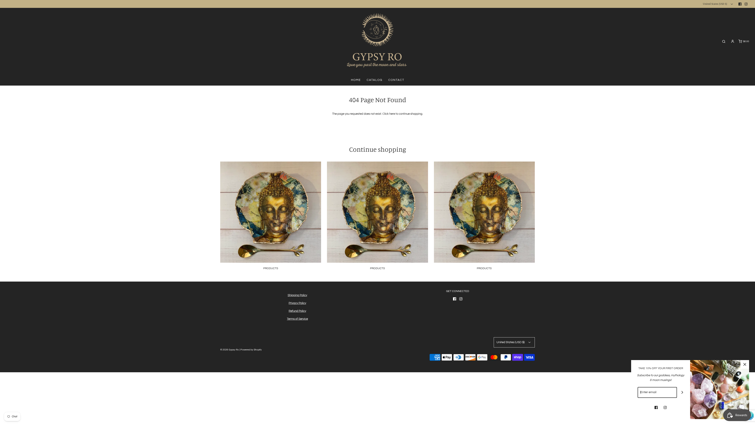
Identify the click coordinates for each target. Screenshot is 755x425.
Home (356, 80)
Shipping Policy (297, 295)
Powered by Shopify (251, 349)
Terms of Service (297, 318)
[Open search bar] (723, 41)
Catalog (374, 80)
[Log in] (732, 41)
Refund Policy (297, 311)
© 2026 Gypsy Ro (229, 349)
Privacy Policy (297, 303)
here (392, 113)
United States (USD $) (715, 3)
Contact (396, 80)
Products (270, 268)
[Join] (682, 392)
